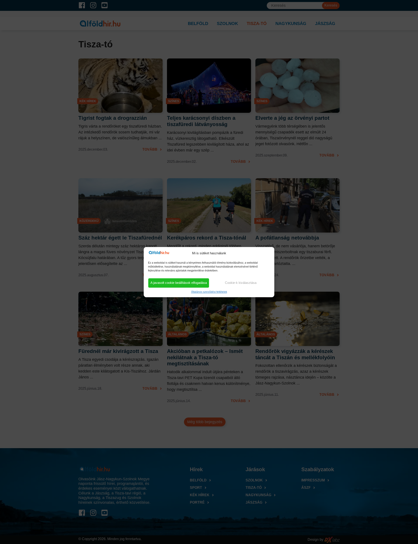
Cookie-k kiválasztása (240, 283)
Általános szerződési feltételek (209, 291)
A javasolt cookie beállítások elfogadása (178, 283)
